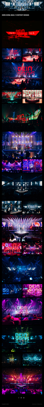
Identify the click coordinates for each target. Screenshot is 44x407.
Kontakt (40, 1)
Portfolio (32, 1)
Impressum (34, 404)
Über (36, 1)
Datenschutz (39, 404)
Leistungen (26, 1)
